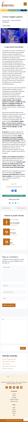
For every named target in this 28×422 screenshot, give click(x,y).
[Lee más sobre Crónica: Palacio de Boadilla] (14, 220)
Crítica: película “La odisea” (8, 361)
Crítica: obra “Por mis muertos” (9, 366)
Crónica (4, 25)
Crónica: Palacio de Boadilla (11, 223)
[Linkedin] (15, 191)
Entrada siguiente (22, 208)
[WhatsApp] (18, 203)
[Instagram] (12, 191)
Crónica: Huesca (6, 364)
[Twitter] (12, 203)
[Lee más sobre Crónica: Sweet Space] (14, 230)
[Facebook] (9, 203)
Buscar (23, 348)
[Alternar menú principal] (25, 4)
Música (8, 25)
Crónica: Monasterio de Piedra (9, 359)
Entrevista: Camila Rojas (7, 368)
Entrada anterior (5, 208)
